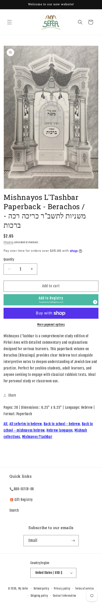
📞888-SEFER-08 (21, 489)
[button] (9, 22)
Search (14, 510)
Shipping (9, 242)
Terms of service (84, 588)
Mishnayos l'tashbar (37, 436)
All (6, 424)
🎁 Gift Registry (21, 500)
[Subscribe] (73, 540)
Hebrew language (59, 430)
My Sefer (23, 588)
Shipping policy (39, 595)
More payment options (51, 324)
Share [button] (12, 395)
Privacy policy (62, 588)
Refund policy (41, 588)
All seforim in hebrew (25, 424)
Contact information (64, 595)
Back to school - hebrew (62, 424)
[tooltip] (95, 302)
